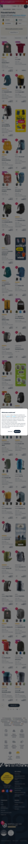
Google (13, 416)
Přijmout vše (17, 431)
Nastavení (10, 431)
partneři (8, 416)
